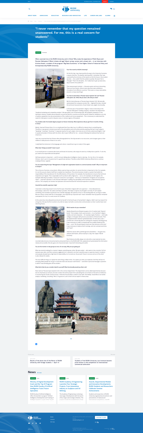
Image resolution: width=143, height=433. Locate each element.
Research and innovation (71, 15)
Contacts (112, 1)
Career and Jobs (96, 15)
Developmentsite (106, 428)
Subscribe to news (101, 417)
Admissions (44, 15)
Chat (114, 9)
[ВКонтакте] (36, 344)
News (35, 21)
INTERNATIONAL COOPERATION (92, 1)
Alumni (107, 15)
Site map (52, 422)
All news (39, 372)
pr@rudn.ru (30, 429)
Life (85, 15)
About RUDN (32, 15)
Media (105, 1)
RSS (96, 422)
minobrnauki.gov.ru (78, 420)
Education (55, 15)
